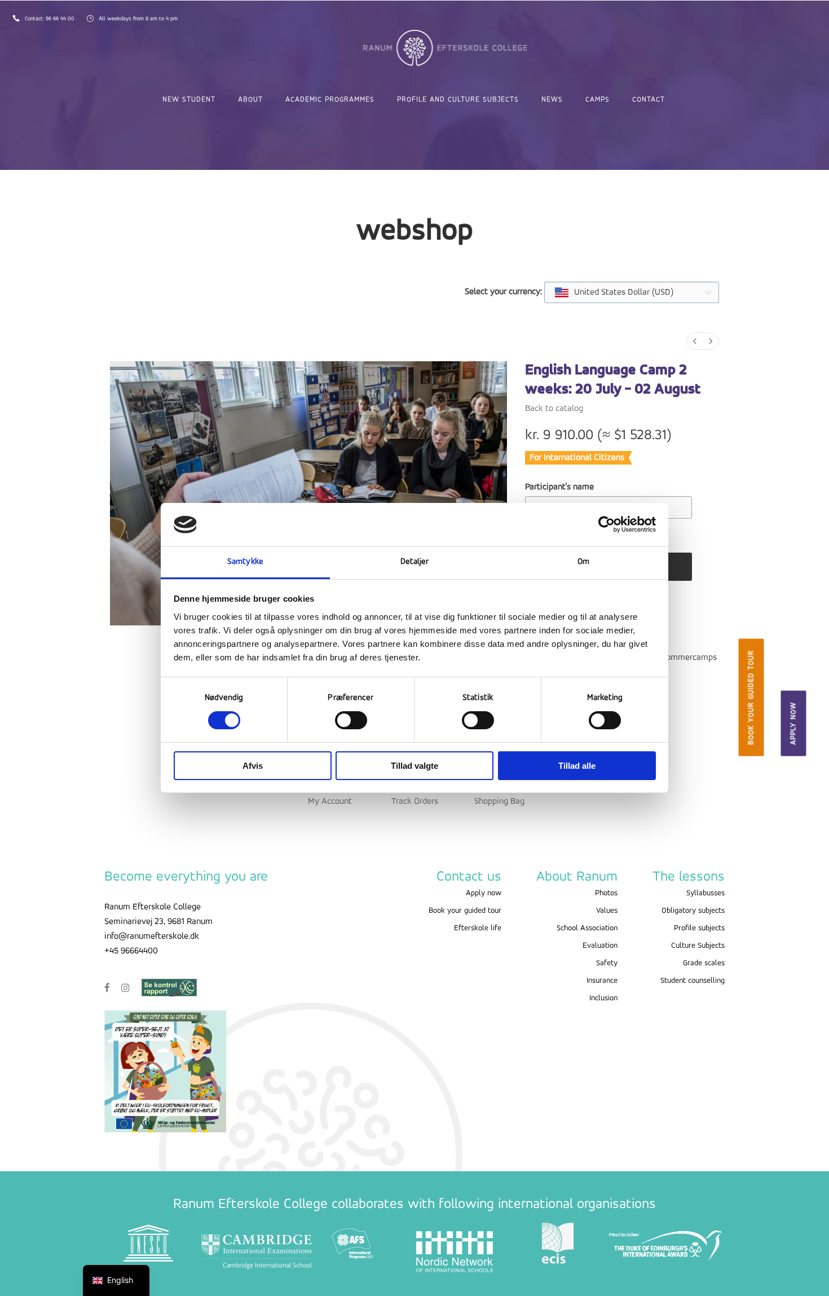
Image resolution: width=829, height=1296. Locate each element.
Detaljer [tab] (414, 562)
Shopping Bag (499, 801)
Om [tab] (583, 562)
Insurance (602, 981)
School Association (587, 928)
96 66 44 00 (61, 19)
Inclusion (603, 998)
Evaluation (600, 946)
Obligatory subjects (693, 911)
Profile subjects (699, 928)
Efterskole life (477, 928)
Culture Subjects (698, 946)
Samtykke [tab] (245, 562)
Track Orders (414, 801)
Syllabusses (705, 893)
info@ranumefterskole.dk (151, 936)
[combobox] (631, 292)
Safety (607, 963)
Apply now (793, 723)
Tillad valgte (414, 765)
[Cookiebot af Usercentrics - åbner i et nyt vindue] (606, 524)
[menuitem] (695, 341)
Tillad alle (577, 765)
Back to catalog (554, 408)
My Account (330, 801)
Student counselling (692, 981)
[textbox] (614, 292)
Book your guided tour (751, 697)
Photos (606, 893)
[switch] (351, 720)
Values (607, 911)
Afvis (252, 765)
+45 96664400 (131, 951)
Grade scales (704, 963)
